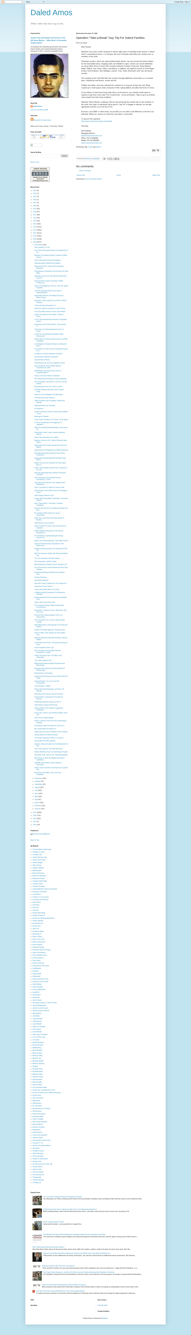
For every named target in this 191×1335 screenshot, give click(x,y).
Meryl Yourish (37, 1053)
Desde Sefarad (37, 921)
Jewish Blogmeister (39, 1005)
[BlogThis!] (111, 158)
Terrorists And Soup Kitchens (44, 398)
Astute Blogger (37, 862)
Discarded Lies (37, 923)
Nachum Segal (37, 1077)
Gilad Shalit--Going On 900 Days (46, 705)
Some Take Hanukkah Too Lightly (46, 437)
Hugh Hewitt (36, 974)
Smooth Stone (37, 1167)
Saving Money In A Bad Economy (46, 735)
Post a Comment (85, 171)
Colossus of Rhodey (39, 892)
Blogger (105, 1318)
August (37, 787)
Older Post (156, 175)
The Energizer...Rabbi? (42, 686)
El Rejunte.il (36, 934)
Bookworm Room (38, 878)
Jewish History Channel (40, 1011)
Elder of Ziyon (37, 936)
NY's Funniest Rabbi (39, 1087)
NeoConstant (37, 1085)
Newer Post (81, 175)
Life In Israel (36, 1029)
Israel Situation (37, 987)
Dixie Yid (35, 929)
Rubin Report (37, 1132)
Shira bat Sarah (38, 1156)
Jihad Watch (36, 1013)
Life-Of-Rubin (37, 1032)
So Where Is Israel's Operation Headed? (48, 354)
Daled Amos (51, 12)
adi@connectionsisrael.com (91, 136)
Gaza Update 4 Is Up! (42, 247)
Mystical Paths (37, 1074)
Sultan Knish (36, 1169)
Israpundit (35, 997)
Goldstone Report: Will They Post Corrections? (58, 1266)
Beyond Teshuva (38, 873)
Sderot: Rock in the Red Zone (44, 602)
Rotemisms (36, 1130)
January (38, 809)
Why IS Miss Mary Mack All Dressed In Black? (48, 1247)
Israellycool (36, 995)
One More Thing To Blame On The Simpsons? (50, 583)
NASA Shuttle (37, 1082)
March (37, 802)
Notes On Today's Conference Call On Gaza (49, 308)
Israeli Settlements (38, 989)
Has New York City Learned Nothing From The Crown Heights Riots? (60, 1291)
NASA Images (37, 1079)
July (36, 790)
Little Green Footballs (40, 1034)
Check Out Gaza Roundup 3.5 (45, 305)
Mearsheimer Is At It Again (43, 673)
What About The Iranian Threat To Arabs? (48, 694)
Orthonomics (36, 1103)
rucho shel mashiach (39, 1135)
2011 (35, 233)
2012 (35, 230)
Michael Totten (37, 1056)
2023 (35, 196)
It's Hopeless (38, 408)
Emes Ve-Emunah (38, 942)
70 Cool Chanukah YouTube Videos (47, 558)
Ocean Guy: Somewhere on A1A (43, 1090)
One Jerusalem (37, 1098)
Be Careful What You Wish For (45, 729)
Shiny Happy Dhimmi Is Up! (44, 495)
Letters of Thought (38, 1026)
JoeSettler (36, 1016)
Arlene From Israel (38, 860)
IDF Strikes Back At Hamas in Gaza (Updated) (50, 379)
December (38, 245)
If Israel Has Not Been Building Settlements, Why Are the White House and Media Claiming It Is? (76, 1253)
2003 (35, 825)
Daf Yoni (35, 910)
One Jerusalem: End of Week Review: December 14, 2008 (47, 651)
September (39, 784)
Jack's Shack (37, 1000)
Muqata (35, 1066)
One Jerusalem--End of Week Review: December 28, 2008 (47, 367)
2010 (35, 236)
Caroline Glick (37, 884)
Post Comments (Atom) (94, 179)
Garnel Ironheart (38, 963)
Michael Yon (36, 1058)
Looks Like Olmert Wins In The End (46, 589)
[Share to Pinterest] (118, 158)
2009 (35, 239)
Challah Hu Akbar (38, 886)
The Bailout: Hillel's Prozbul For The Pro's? (49, 726)
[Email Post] (104, 158)
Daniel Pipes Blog (38, 913)
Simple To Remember (40, 1159)
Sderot (98, 147)
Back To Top (35, 162)
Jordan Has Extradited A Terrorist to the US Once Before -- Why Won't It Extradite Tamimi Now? (49, 40)
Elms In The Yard (38, 939)
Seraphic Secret (38, 1151)
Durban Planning (40, 577)
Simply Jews (36, 1161)
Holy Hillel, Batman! (41, 580)
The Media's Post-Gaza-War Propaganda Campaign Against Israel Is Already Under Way (74, 1234)
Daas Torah (36, 902)
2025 (35, 190)
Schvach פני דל (37, 1143)
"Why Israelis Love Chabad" (44, 523)
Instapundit (36, 976)
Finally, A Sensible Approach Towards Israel (49, 630)
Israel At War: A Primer (42, 360)
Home (119, 175)
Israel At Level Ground (40, 981)
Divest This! (36, 926)
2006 (35, 815)
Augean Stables (38, 868)
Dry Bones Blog (38, 931)
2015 (35, 221)
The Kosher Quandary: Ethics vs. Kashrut (48, 738)
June (37, 793)
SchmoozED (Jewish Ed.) (41, 1140)
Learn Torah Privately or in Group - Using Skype (51, 419)
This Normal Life (38, 1175)
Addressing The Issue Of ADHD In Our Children (51, 732)
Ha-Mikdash (36, 968)
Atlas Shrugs (36, 865)
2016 (35, 218)
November (38, 778)
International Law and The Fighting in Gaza (49, 363)
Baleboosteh (36, 870)
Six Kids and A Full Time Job (42, 1164)
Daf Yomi (35, 907)
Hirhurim (35, 971)
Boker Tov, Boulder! (39, 876)
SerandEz (35, 1148)
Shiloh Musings (37, 1153)
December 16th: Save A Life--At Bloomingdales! (51, 755)
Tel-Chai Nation (38, 1172)
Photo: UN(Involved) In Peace (53, 1222)
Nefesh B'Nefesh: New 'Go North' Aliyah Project (51, 752)
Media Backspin (38, 1042)
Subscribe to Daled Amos (42, 120)
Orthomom (36, 1101)
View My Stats (102, 1305)
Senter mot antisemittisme (41, 1145)
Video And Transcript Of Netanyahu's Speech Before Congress (64, 1285)
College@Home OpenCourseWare (44, 889)
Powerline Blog (37, 1116)
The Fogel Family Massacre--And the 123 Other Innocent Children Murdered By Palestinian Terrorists (78, 1272)
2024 (35, 193)
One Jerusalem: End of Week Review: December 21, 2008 (47, 478)
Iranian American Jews (40, 979)
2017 (35, 215)
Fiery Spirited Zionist (39, 955)
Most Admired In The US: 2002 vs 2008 (48, 387)
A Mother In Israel (38, 852)
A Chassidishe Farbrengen (41, 849)
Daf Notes (35, 905)
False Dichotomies (39, 952)
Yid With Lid (36, 1183)
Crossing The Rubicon (40, 900)
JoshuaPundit (37, 1019)
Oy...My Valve (37, 1106)
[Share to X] (113, 158)
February (38, 805)
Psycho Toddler (37, 1119)
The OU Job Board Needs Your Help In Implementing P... (48, 292)
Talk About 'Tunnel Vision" (43, 586)
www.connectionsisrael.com (91, 143)
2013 (35, 227)
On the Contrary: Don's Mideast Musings (46, 1092)
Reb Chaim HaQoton (39, 1122)
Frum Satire (36, 960)
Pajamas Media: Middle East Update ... (48, 263)
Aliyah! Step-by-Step (39, 857)
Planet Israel (36, 1111)
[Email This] (108, 158)
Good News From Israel (40, 966)
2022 (35, 200)
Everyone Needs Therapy (41, 950)
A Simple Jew (37, 854)
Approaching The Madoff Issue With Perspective (51, 450)
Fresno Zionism (37, 958)
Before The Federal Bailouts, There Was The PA (51, 541)
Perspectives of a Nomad (41, 1108)
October (38, 781)
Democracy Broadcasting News (43, 918)
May (36, 796)
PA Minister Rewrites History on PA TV (47, 702)
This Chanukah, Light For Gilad (45, 561)
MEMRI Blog (36, 1048)
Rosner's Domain (38, 1127)
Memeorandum (37, 1045)
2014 (35, 224)
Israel (90, 147)
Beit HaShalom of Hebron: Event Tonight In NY (50, 564)
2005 (35, 818)
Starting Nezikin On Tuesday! (44, 405)
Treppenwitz (36, 1177)
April (36, 799)
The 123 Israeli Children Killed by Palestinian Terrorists (62, 1197)
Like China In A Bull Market (43, 718)
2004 (35, 821)
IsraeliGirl (35, 992)
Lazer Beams (37, 1024)
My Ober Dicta (37, 1069)
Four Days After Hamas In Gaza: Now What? (49, 311)
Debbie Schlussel (38, 915)
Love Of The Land (38, 1037)
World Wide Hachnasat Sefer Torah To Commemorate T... (47, 372)
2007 (35, 812)
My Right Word (37, 1071)
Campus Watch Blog (39, 881)
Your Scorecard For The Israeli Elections (48, 749)
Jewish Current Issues (40, 1008)
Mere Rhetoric (37, 1050)
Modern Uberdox (38, 1063)
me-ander (35, 1040)
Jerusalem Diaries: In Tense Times (44, 1003)
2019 (35, 209)
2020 (35, 206)
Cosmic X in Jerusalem (40, 897)
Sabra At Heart (37, 1138)
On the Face (36, 1095)
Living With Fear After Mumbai (44, 741)
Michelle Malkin (38, 1061)
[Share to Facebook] (115, 158)
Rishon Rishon (37, 1124)
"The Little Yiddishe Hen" (43, 660)
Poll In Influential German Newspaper (47, 260)
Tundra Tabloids (38, 1180)
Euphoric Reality (38, 947)
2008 (35, 242)
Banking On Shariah (41, 416)
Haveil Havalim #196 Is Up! (44, 647)
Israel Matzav (37, 984)
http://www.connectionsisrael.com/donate (96, 121)
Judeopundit (36, 1021)
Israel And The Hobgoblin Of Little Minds (48, 394)
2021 (35, 202)
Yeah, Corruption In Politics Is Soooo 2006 (49, 487)
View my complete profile (39, 110)
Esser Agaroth (37, 945)
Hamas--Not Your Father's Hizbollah (47, 376)
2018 (35, 212)
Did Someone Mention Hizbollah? (46, 357)
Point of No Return (38, 1114)
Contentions (36, 894)
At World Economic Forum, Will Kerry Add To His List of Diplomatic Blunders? (70, 1209)
